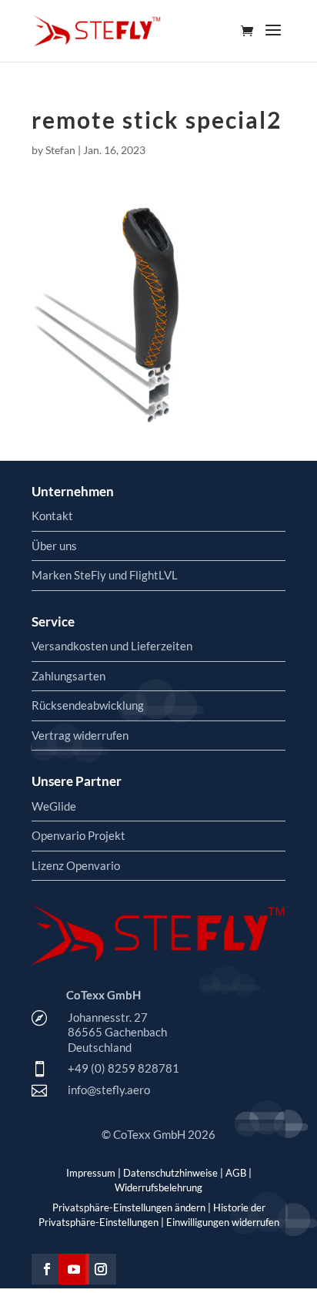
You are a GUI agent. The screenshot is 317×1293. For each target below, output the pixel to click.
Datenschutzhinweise (170, 1173)
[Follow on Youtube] (73, 1269)
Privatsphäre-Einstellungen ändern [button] (128, 1207)
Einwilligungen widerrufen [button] (222, 1222)
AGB (235, 1173)
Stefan (60, 149)
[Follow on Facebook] (47, 1269)
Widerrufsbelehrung (158, 1187)
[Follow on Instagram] (100, 1269)
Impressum (90, 1173)
